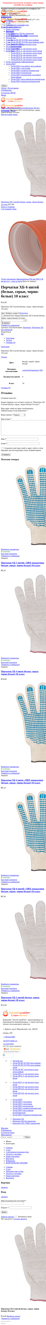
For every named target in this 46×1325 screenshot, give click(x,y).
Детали (9, 340)
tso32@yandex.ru (10, 1041)
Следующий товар (8, 209)
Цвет (3, 313)
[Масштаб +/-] (9, 1321)
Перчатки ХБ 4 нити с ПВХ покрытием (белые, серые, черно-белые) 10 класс (22, 781)
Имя (3, 439)
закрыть (4, 1187)
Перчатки (21, 108)
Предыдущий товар (9, 114)
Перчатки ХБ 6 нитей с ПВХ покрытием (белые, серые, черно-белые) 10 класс (22, 890)
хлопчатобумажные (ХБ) (32, 370)
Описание (10, 338)
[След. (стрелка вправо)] (4, 1323)
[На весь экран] (7, 1321)
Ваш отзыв (6, 419)
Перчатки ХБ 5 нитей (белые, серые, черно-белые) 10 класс (20, 998)
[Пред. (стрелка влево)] (2, 1323)
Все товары (12, 108)
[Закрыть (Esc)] (2, 1321)
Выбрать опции (13, 1316)
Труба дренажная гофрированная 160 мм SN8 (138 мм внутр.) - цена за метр (22, 280)
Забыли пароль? (7, 1217)
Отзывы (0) (10, 342)
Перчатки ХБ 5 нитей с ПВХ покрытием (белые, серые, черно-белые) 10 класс (22, 564)
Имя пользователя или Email (13, 1201)
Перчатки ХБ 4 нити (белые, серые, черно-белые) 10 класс (20, 672)
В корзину (5, 323)
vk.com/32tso (8, 1044)
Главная (4, 108)
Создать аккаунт (20, 1219)
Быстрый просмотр (9, 554)
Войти (4, 1212)
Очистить (24, 313)
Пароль (5, 1208)
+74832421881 (9, 1037)
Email (4, 443)
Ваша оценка (7, 415)
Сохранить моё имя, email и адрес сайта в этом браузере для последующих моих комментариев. (22, 449)
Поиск (27, 1137)
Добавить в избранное (10, 325)
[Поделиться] (4, 1321)
